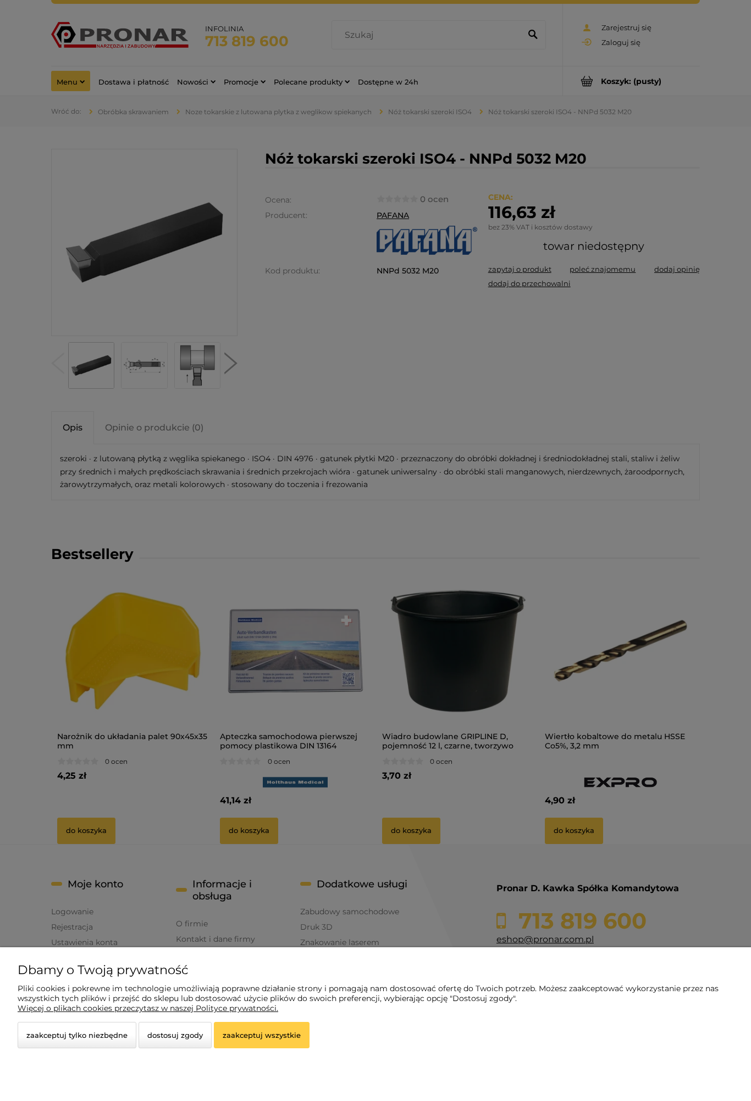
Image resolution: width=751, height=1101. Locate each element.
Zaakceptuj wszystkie (262, 1035)
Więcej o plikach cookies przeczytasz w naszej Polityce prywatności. (148, 1008)
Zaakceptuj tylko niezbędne (77, 1035)
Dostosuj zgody (175, 1035)
